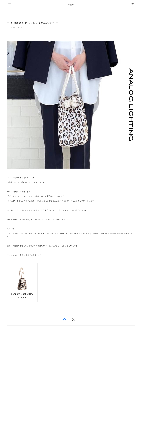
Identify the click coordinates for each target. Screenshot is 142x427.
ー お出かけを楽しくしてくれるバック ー (32, 22)
